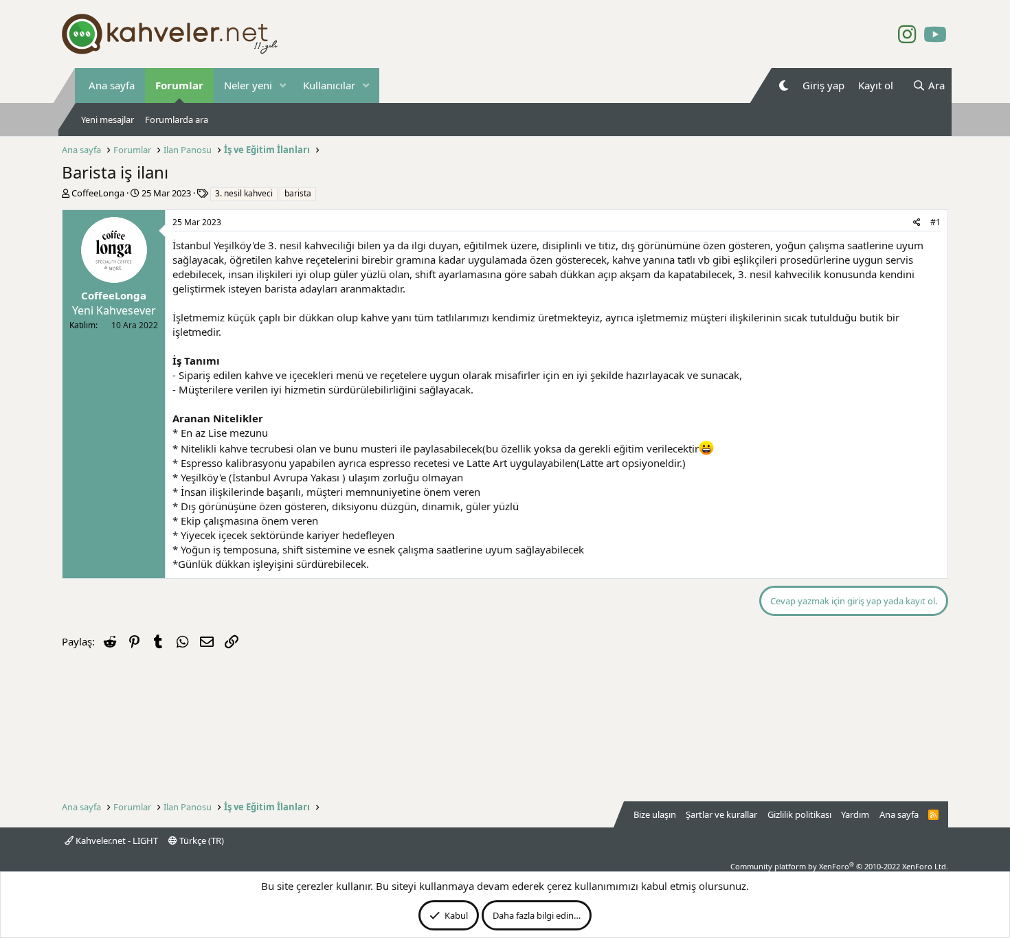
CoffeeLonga (97, 193)
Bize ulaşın (654, 814)
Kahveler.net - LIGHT (116, 840)
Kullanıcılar (329, 85)
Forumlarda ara (176, 119)
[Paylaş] (916, 223)
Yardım (855, 814)
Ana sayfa (112, 85)
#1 (935, 222)
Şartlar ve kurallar (721, 814)
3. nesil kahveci (244, 193)
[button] (283, 85)
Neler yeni (248, 85)
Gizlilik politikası (799, 814)
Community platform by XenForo (839, 866)
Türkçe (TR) (200, 840)
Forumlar (179, 85)
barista (297, 193)
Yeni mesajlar (107, 119)
